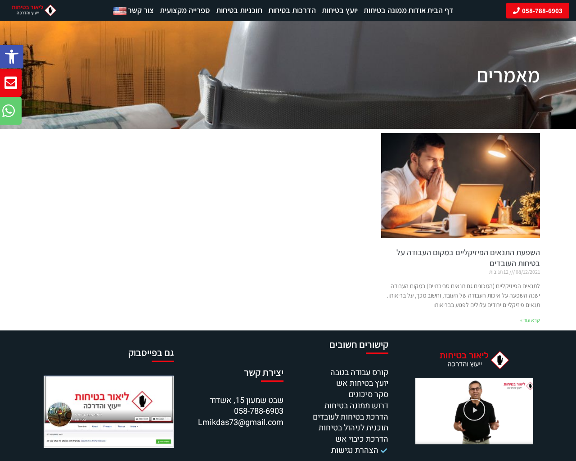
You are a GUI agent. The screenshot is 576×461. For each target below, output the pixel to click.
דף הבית (440, 10)
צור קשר (141, 10)
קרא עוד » (530, 319)
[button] (11, 56)
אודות (417, 10)
